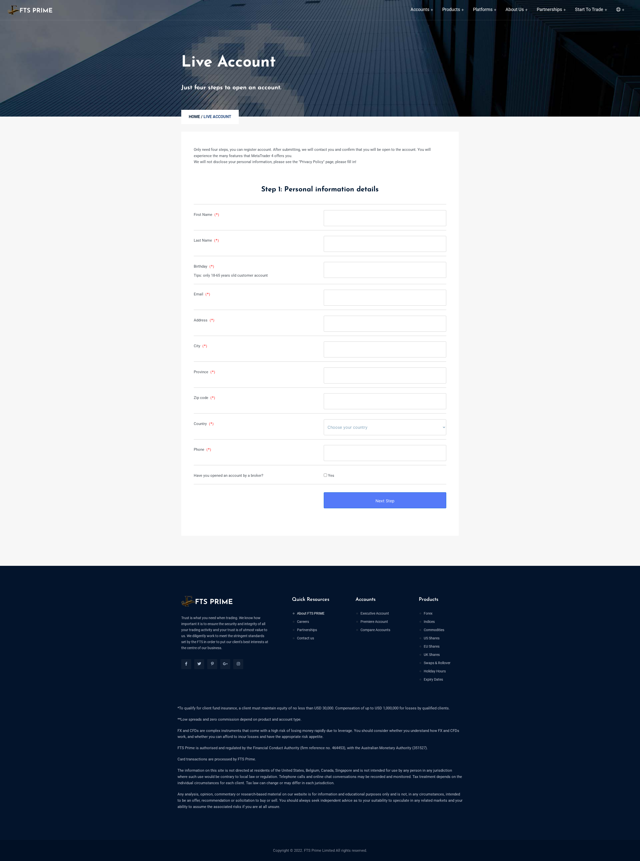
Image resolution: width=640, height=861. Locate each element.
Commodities (434, 630)
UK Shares (432, 655)
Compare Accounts (375, 630)
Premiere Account (374, 622)
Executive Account (374, 613)
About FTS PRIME (310, 613)
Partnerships (549, 9)
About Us (515, 9)
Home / (195, 116)
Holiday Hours (435, 671)
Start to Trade (589, 9)
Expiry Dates (433, 679)
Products (451, 9)
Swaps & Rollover (437, 663)
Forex (428, 613)
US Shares (432, 638)
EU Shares (432, 646)
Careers (303, 622)
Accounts (419, 9)
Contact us (305, 638)
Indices (429, 622)
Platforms (482, 9)
